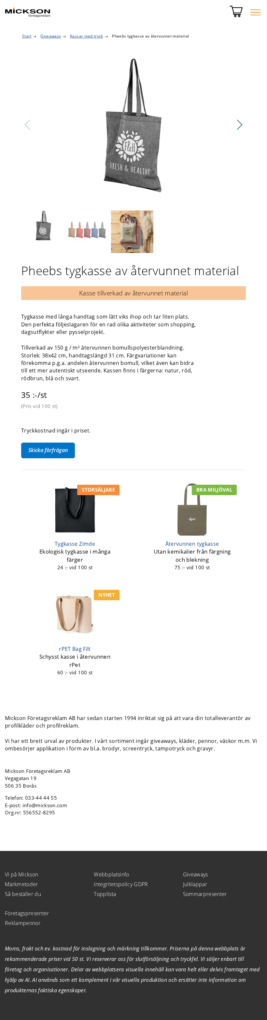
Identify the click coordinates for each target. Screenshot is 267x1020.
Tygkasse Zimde (75, 543)
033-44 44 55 (41, 797)
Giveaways (195, 874)
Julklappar (195, 884)
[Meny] (255, 12)
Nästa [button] (239, 124)
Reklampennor (22, 923)
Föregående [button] (27, 124)
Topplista (105, 894)
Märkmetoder (21, 884)
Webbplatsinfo (111, 874)
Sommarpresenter (205, 894)
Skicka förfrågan (48, 450)
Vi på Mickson (21, 874)
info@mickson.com (44, 805)
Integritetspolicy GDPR (121, 884)
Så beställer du (23, 894)
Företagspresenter (27, 913)
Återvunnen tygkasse (192, 543)
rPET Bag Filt (75, 648)
